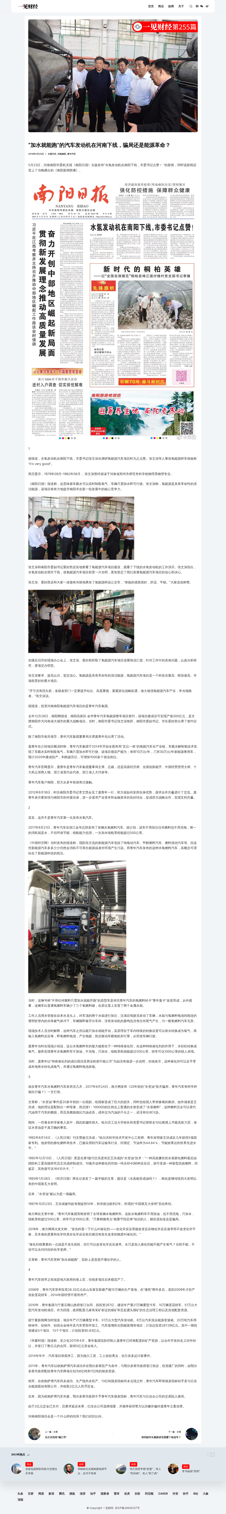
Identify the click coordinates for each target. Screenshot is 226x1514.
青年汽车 (71, 154)
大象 (206, 1493)
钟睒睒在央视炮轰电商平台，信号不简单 (92, 1471)
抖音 (175, 1493)
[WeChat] (201, 6)
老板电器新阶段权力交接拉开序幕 (41, 1471)
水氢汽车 (52, 154)
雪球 (116, 1493)
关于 (181, 6)
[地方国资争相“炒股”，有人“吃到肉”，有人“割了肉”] (121, 1469)
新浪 (51, 1493)
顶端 (20, 1499)
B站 (195, 1493)
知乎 (93, 1493)
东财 (137, 1493)
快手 (186, 1493)
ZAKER (163, 1493)
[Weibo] (207, 6)
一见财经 (108, 1508)
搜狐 (72, 1493)
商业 (161, 6)
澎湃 (82, 1493)
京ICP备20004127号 (127, 1508)
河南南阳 (62, 154)
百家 (31, 1493)
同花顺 (149, 1493)
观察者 (105, 1493)
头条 (20, 1493)
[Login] (197, 6)
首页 (151, 6)
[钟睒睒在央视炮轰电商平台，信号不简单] (69, 1469)
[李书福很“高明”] (173, 1469)
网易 (41, 1493)
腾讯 (62, 1493)
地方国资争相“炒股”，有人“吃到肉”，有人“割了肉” (145, 1471)
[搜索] (191, 6)
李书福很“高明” (191, 1471)
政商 (171, 6)
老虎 (127, 1493)
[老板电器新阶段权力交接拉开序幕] (16, 1469)
